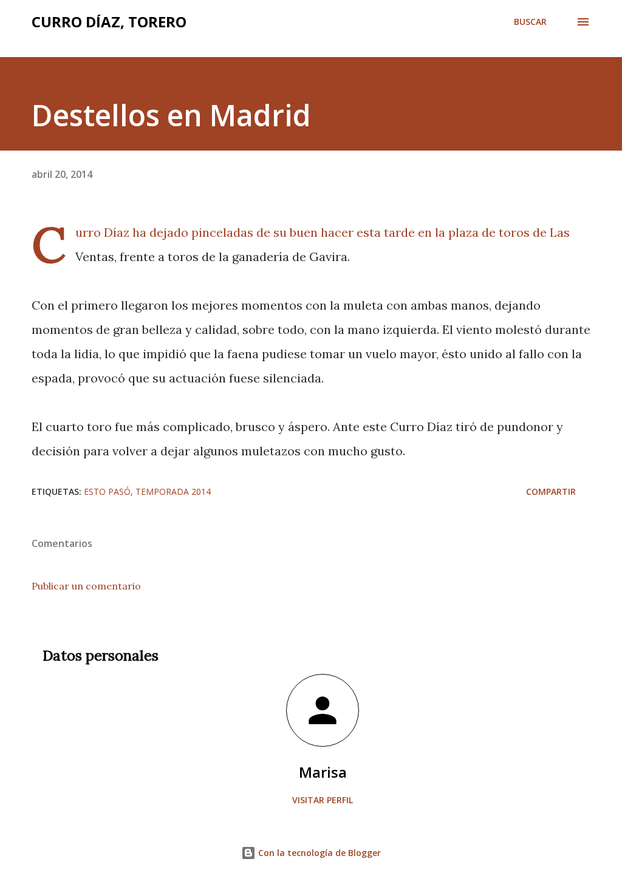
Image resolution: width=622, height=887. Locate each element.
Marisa (323, 772)
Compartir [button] (551, 491)
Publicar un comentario (86, 586)
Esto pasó (107, 491)
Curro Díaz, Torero (109, 22)
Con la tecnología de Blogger (318, 852)
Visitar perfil (322, 800)
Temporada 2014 (173, 491)
